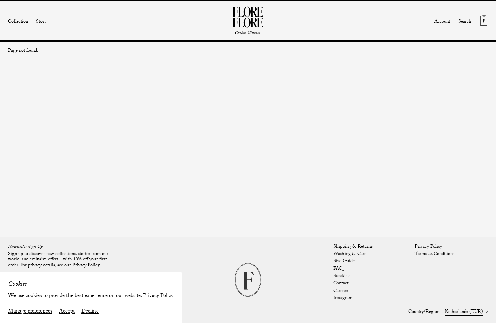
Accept (67, 311)
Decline (90, 311)
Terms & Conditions (434, 254)
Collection (18, 22)
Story (41, 22)
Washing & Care (349, 254)
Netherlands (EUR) (464, 312)
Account (442, 22)
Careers (340, 291)
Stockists (341, 276)
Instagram (342, 298)
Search (464, 22)
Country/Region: (424, 312)
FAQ (337, 269)
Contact (340, 284)
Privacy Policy (158, 296)
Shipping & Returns (353, 247)
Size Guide (344, 261)
